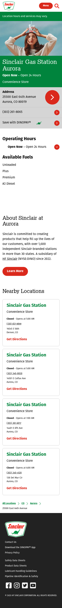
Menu (46, 5)
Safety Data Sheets (15, 560)
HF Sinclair (9, 259)
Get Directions (17, 339)
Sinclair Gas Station (26, 306)
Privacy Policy (12, 553)
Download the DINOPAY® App (20, 547)
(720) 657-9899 (14, 324)
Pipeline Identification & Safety (21, 576)
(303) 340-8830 (14, 373)
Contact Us (10, 542)
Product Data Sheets (16, 566)
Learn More (15, 271)
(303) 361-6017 (14, 423)
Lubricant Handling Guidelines (21, 571)
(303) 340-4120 (14, 473)
